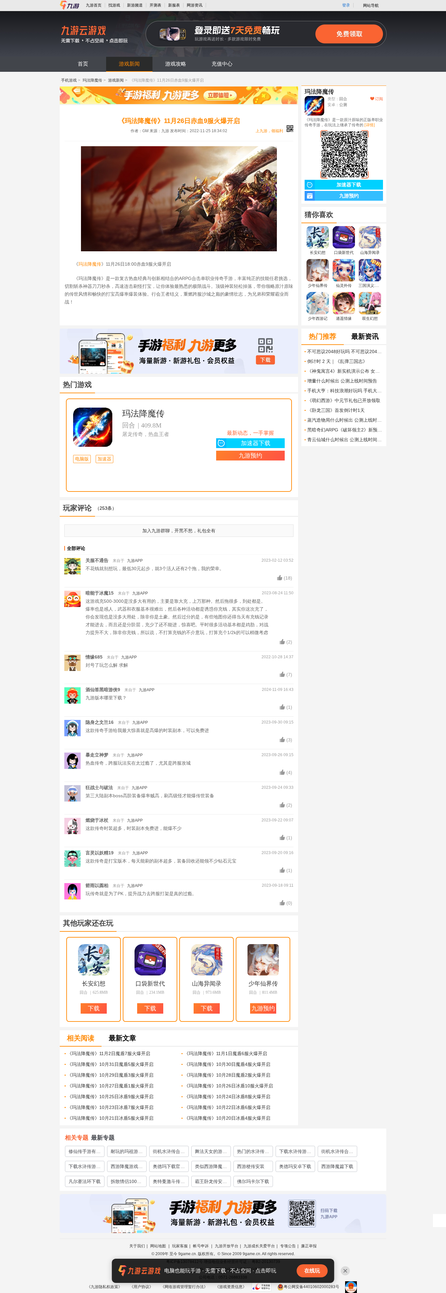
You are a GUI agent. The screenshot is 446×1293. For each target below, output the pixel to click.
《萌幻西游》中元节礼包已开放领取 (343, 400)
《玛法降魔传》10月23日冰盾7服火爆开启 (110, 1107)
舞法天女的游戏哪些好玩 (211, 1153)
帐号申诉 (201, 1246)
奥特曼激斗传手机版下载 (169, 1183)
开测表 (155, 5)
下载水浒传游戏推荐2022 (85, 1168)
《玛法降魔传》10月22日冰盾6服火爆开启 (227, 1107)
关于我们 (137, 1246)
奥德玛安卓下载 (295, 1166)
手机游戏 (69, 80)
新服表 (174, 5)
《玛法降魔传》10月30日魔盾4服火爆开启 (227, 1064)
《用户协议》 (141, 1287)
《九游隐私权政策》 (104, 1287)
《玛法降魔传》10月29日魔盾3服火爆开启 (110, 1075)
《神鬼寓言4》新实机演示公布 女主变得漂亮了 (345, 371)
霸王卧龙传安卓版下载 (211, 1183)
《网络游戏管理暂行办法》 (184, 1287)
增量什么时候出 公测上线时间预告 (342, 380)
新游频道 (135, 5)
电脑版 (82, 459)
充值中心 (222, 64)
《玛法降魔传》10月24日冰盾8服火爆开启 (227, 1096)
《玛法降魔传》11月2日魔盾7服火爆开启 (108, 1053)
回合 (128, 425)
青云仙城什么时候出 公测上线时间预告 (345, 439)
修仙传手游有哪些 (85, 1153)
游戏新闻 (129, 64)
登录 (346, 5)
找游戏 (114, 5)
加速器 (104, 459)
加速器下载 (255, 443)
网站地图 (158, 1246)
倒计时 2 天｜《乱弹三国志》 (337, 361)
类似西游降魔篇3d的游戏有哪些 (211, 1168)
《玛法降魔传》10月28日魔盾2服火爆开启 (227, 1075)
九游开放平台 (226, 1246)
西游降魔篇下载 (337, 1166)
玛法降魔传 (92, 80)
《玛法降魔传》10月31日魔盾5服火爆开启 (110, 1064)
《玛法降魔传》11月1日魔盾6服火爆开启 (225, 1053)
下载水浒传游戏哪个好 (295, 1153)
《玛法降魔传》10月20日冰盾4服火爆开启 (227, 1118)
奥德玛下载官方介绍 (169, 1168)
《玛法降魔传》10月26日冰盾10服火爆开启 (228, 1085)
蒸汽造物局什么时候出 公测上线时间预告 (345, 420)
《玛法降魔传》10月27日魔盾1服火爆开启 (110, 1085)
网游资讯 (194, 5)
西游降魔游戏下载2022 (127, 1168)
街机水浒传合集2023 (169, 1153)
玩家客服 (180, 1246)
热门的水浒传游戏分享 (253, 1153)
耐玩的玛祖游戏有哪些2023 (127, 1153)
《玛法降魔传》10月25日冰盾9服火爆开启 (110, 1096)
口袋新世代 (150, 983)
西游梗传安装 (250, 1166)
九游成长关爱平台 (259, 1246)
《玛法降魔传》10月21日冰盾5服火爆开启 (110, 1118)
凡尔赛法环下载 (85, 1181)
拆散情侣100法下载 (126, 1183)
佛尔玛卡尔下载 (253, 1181)
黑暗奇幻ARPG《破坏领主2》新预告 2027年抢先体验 (345, 429)
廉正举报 (309, 1246)
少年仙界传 (263, 983)
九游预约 (250, 455)
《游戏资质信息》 (231, 1287)
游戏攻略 (175, 64)
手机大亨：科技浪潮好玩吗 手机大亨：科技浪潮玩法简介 (345, 390)
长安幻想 (93, 983)
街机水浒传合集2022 (337, 1153)
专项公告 (288, 1246)
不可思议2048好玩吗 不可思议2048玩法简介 (345, 351)
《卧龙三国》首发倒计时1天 (336, 410)
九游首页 (94, 5)
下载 (265, 360)
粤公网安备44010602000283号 (311, 1287)
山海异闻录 (206, 983)
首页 (83, 64)
